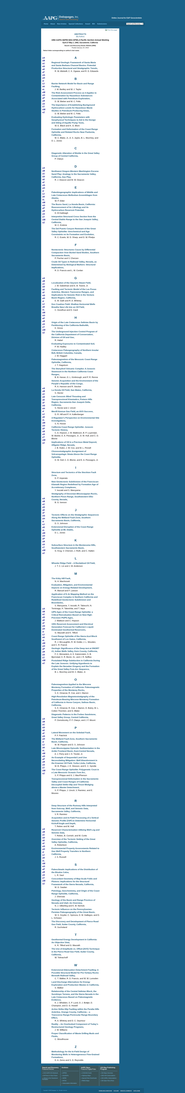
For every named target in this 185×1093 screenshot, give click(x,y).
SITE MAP (116, 1090)
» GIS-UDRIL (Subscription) (108, 1078)
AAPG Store (85, 1067)
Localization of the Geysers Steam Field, (71, 283)
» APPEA (64, 1073)
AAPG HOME (136, 1090)
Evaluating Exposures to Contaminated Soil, (73, 344)
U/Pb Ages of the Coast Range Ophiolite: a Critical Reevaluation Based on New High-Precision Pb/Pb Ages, (72, 615)
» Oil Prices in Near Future (49, 1075)
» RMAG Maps (85, 1080)
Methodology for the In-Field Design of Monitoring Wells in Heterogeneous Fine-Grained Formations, (75, 1054)
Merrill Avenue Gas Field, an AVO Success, (72, 411)
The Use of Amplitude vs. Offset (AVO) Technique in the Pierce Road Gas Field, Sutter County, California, (75, 952)
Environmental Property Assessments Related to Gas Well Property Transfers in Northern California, (75, 851)
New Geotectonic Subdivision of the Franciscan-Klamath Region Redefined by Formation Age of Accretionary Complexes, (75, 485)
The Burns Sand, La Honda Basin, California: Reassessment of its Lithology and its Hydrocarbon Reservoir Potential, (73, 207)
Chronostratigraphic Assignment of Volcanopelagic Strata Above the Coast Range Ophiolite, (74, 454)
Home (46, 24)
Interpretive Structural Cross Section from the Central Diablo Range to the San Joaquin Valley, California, (74, 219)
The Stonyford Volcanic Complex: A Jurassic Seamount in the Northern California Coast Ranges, (73, 372)
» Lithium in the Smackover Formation (50, 1078)
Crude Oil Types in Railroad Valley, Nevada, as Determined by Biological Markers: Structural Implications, (74, 265)
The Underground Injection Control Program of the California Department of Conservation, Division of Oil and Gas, (74, 334)
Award (87, 24)
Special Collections (76, 24)
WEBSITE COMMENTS (126, 1090)
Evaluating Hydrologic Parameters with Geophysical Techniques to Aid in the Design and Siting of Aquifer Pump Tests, (73, 120)
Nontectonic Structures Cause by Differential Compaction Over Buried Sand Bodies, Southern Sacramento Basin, (75, 253)
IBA (93, 24)
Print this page (112, 30)
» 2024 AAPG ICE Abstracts (50, 1073)
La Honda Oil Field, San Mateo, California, (71, 390)
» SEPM (64, 1078)
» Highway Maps (86, 1075)
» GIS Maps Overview (106, 1073)
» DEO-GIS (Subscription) (107, 1075)
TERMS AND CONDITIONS (105, 1090)
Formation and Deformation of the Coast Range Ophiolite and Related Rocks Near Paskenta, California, (74, 132)
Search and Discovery (50, 1067)
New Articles (61, 24)
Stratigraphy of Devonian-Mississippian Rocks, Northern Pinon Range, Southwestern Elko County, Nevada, (74, 497)
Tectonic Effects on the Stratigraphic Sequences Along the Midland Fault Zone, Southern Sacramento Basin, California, (75, 518)
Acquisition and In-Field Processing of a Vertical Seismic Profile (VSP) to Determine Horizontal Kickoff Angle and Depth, (75, 821)
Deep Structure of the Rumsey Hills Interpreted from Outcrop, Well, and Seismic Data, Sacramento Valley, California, (74, 808)
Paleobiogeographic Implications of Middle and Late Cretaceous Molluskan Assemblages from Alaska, (74, 195)
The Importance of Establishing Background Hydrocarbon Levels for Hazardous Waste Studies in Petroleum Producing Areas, (73, 108)
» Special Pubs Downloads (89, 1078)
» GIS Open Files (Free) (107, 1080)
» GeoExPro (65, 1075)
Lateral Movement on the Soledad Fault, (70, 732)
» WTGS (64, 1080)
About (52, 24)
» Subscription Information (69, 1083)
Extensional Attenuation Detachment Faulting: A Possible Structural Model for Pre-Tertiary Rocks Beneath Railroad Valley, (75, 973)
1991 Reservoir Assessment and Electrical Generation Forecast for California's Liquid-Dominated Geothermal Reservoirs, (72, 627)
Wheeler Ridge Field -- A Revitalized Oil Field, (73, 563)
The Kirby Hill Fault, (61, 578)
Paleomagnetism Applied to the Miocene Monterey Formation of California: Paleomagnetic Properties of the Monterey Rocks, (75, 687)
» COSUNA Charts (86, 1073)
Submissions (102, 24)
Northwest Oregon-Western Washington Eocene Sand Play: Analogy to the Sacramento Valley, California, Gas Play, (75, 174)
